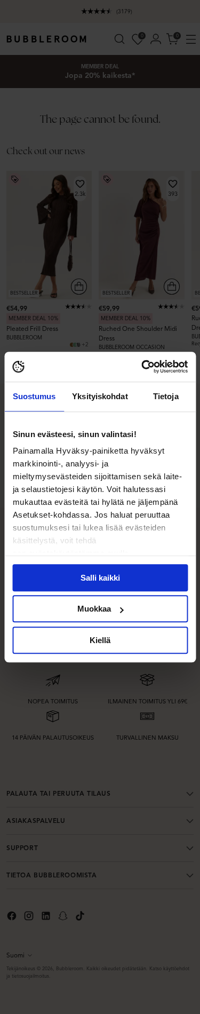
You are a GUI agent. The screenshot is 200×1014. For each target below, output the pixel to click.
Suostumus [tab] (34, 396)
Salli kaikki (100, 577)
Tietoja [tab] (166, 396)
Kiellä (100, 640)
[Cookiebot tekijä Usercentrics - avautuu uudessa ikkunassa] (142, 367)
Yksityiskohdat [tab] (99, 396)
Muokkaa (94, 608)
